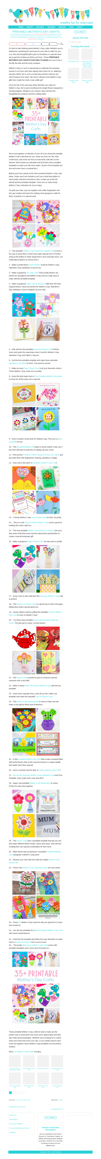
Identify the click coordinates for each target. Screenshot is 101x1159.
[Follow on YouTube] (81, 31)
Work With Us (13, 1119)
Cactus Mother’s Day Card (49, 770)
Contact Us (12, 1115)
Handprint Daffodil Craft (57, 1086)
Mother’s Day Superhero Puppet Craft (38, 251)
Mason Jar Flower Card (26, 604)
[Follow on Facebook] (75, 31)
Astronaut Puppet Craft (43, 349)
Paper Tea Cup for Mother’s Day (38, 686)
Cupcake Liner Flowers (43, 1068)
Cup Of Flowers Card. (44, 697)
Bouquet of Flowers (23, 942)
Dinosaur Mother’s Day (49, 596)
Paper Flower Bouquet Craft (14, 1086)
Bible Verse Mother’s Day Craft (34, 945)
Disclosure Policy (32, 39)
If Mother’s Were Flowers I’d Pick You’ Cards (41, 455)
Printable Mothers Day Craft (29, 759)
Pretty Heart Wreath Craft (29, 1086)
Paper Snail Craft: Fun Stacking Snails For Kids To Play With (87, 64)
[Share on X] (49, 44)
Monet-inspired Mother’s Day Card (49, 930)
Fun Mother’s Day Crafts (23, 1052)
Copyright (12, 1132)
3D (20, 922)
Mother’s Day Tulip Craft (43, 1086)
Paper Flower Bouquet (36, 284)
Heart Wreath (34, 265)
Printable (60, 1100)
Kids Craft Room (50, 15)
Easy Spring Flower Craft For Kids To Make (15, 1069)
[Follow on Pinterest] (85, 31)
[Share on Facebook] (33, 44)
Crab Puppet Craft (73, 61)
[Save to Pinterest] (17, 44)
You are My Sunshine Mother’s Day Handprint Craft (33, 775)
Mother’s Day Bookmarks (40, 783)
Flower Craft (22, 841)
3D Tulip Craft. (32, 273)
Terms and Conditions (41, 34)
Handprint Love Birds (17, 363)
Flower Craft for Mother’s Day (37, 522)
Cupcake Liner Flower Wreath (57, 1069)
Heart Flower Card (38, 517)
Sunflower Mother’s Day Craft (45, 463)
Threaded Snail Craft (73, 81)
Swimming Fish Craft (87, 81)
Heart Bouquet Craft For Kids (29, 1069)
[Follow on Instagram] (78, 31)
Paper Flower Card (31, 368)
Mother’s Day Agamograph (28, 702)
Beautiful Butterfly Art (25, 447)
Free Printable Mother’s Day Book (48, 376)
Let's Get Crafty (19, 1100)
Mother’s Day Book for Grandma (41, 530)
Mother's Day (27, 1100)
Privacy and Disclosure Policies (19, 1128)
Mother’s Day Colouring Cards (35, 868)
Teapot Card (22, 678)
